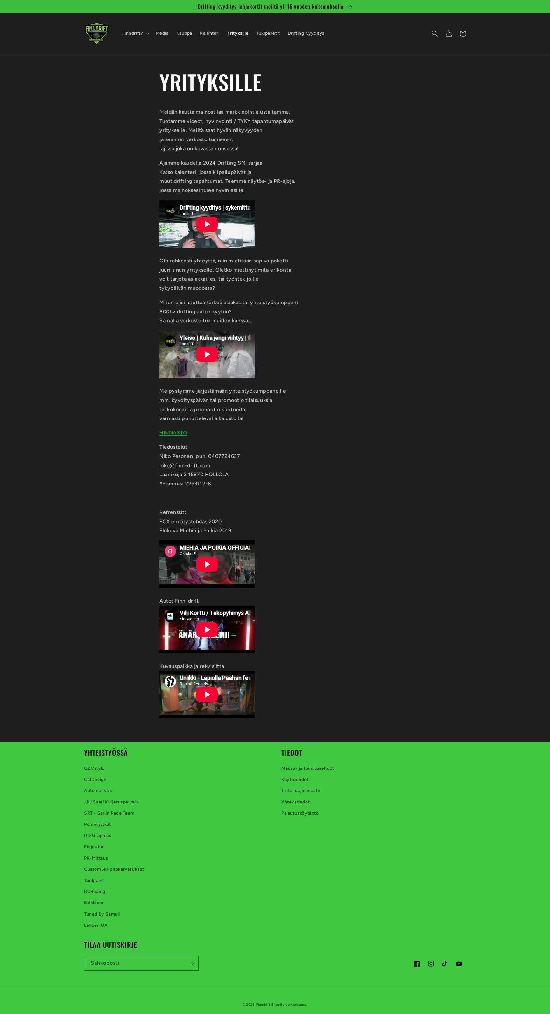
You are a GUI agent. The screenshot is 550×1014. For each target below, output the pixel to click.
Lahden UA (96, 925)
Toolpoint (94, 880)
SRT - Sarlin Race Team (109, 813)
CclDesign (95, 779)
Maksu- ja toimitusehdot (307, 768)
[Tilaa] (191, 963)
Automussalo (98, 790)
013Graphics (98, 835)
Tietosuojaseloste (300, 790)
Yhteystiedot (295, 802)
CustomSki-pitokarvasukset (114, 869)
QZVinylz (94, 768)
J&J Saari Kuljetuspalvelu (111, 802)
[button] (135, 33)
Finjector (94, 846)
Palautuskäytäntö (300, 813)
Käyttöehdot (295, 779)
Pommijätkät (97, 824)
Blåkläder (94, 902)
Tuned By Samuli (102, 914)
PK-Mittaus (96, 858)
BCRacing (94, 891)
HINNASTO (173, 433)
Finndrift (263, 1005)
